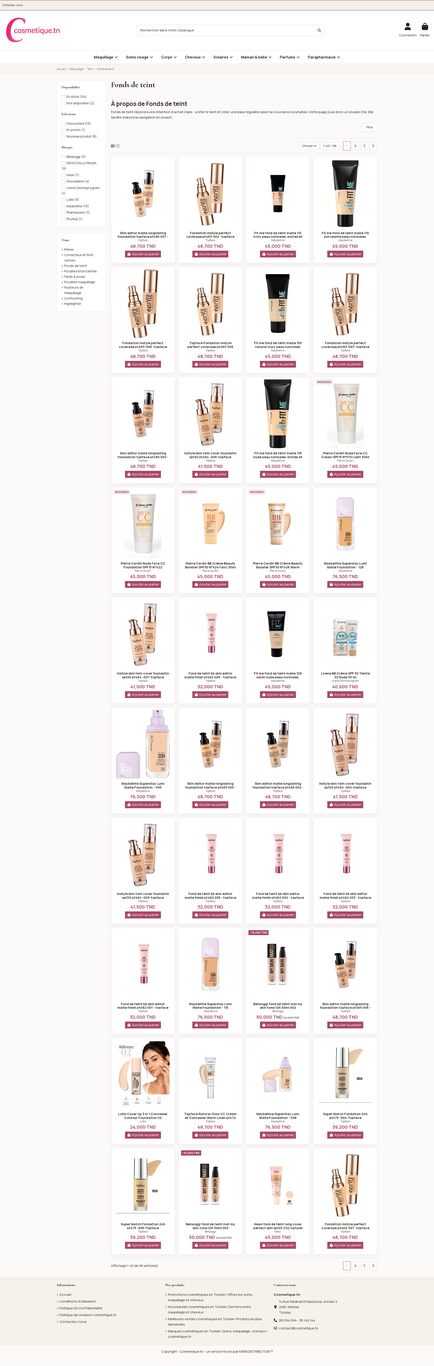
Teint (65, 240)
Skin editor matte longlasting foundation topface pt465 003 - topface (143, 457)
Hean (277, 1231)
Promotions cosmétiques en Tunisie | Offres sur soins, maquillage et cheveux (210, 1297)
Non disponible (80, 103)
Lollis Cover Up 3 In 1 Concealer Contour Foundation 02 (142, 1116)
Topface (143, 240)
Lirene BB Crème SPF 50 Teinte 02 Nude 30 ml (345, 675)
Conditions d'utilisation (77, 1301)
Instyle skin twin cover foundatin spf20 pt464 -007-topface (143, 675)
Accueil (65, 1294)
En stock (76, 96)
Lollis (143, 1121)
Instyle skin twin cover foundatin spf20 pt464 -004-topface (345, 785)
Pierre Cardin (345, 460)
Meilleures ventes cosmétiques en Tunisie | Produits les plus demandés (215, 1322)
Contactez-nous (12, 5)
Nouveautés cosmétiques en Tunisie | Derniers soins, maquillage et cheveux (210, 1309)
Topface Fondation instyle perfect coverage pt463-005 (210, 345)
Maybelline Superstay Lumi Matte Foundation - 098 (277, 1116)
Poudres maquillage (79, 282)
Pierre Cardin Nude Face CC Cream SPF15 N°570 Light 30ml (345, 455)
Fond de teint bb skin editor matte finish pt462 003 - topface (345, 896)
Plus (369, 127)
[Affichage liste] (118, 146)
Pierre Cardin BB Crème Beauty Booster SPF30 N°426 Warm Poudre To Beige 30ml (278, 567)
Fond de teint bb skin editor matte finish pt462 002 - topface (278, 896)
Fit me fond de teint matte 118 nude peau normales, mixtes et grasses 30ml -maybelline (277, 457)
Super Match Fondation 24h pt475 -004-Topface (345, 1116)
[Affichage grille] (113, 146)
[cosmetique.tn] (33, 30)
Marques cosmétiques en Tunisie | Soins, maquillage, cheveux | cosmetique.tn (217, 1334)
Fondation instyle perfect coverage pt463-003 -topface (345, 345)
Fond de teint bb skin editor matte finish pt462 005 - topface (210, 896)
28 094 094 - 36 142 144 (297, 1320)
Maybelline (278, 240)
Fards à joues (74, 276)
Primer (69, 249)
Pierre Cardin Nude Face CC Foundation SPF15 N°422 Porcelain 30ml (143, 567)
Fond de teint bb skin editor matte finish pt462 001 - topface (142, 1006)
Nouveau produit (81, 136)
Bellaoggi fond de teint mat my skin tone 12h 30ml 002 (277, 1006)
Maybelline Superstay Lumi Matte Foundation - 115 (210, 1006)
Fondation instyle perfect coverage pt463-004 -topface (210, 235)
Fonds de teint (75, 265)
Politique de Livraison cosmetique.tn (87, 1314)
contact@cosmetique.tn (298, 1328)
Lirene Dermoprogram (345, 681)
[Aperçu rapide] (143, 226)
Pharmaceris (78, 212)
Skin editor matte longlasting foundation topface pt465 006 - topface (345, 1008)
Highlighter (72, 303)
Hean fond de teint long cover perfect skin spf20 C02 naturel (277, 1226)
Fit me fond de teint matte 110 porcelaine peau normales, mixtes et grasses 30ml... (345, 237)
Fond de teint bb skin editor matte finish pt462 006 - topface (210, 675)
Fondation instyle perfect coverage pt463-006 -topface (143, 345)
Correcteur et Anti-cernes (79, 257)
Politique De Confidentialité (80, 1308)
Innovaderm (77, 181)
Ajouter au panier (145, 254)
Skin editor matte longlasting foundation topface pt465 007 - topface (143, 237)
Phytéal (74, 219)
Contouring (73, 298)
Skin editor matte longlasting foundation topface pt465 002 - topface (277, 787)
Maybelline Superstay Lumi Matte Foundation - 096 (142, 785)
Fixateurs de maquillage (73, 290)
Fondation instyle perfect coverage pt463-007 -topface (345, 1226)
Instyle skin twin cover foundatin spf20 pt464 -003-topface (143, 896)
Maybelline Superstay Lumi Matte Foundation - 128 (345, 565)
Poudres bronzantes (80, 271)
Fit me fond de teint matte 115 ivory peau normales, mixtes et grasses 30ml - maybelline (277, 237)
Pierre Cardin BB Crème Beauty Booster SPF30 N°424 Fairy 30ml (210, 565)
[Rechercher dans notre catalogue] (319, 30)
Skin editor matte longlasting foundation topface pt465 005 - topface (210, 787)
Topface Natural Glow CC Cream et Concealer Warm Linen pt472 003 (210, 1118)
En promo (75, 130)
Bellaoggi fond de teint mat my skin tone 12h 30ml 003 (210, 1226)
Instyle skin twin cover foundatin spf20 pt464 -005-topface (210, 455)
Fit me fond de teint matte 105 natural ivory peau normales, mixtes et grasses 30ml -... (278, 347)
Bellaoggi (277, 1011)
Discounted (78, 123)
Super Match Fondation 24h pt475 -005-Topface (143, 1226)
